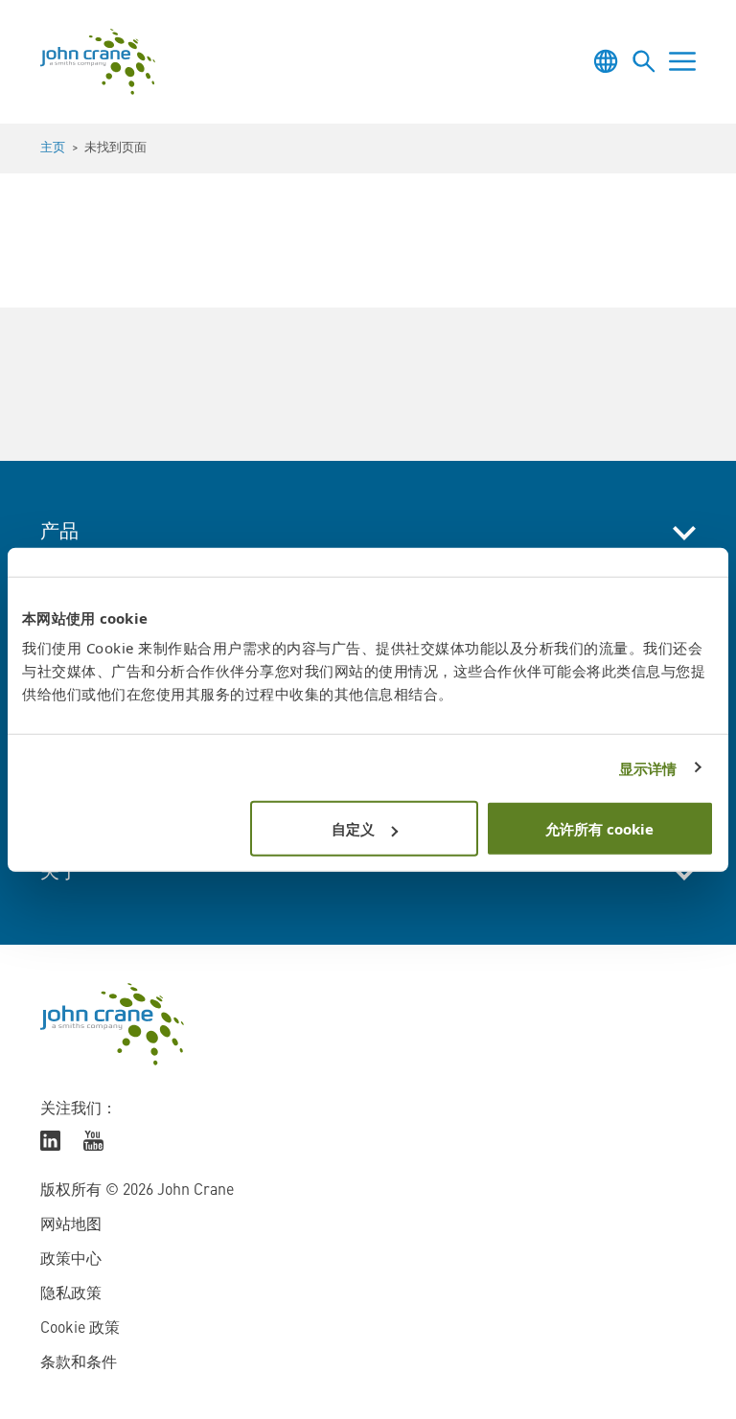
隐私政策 (71, 1294)
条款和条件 (78, 1363)
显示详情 (648, 767)
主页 (52, 148)
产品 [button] (59, 532)
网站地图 (71, 1225)
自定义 (353, 828)
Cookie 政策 (80, 1329)
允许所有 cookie (599, 828)
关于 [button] (59, 872)
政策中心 (71, 1260)
